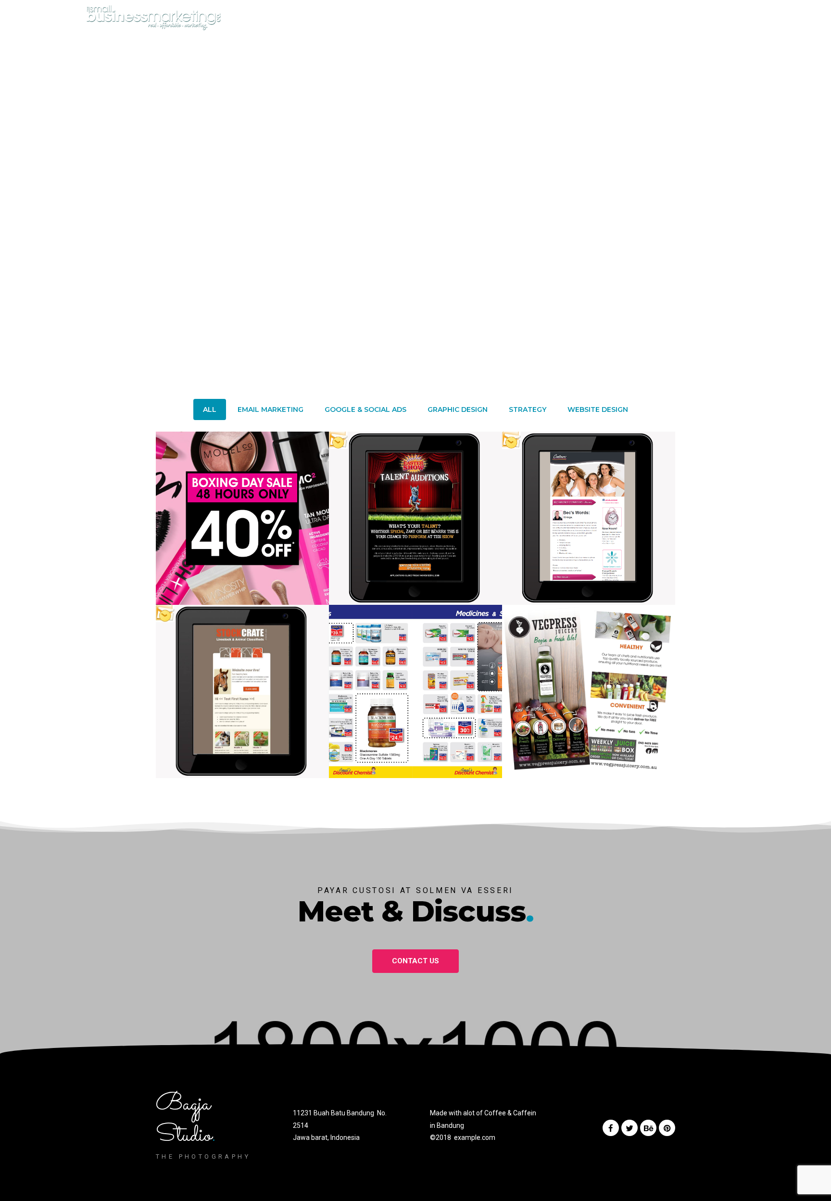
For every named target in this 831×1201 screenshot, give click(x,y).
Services (371, 23)
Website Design (597, 409)
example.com (474, 1137)
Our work (467, 23)
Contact (510, 23)
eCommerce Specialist (578, 23)
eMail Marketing (270, 409)
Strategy (527, 409)
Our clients (419, 23)
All (209, 409)
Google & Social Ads (365, 409)
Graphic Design (458, 409)
